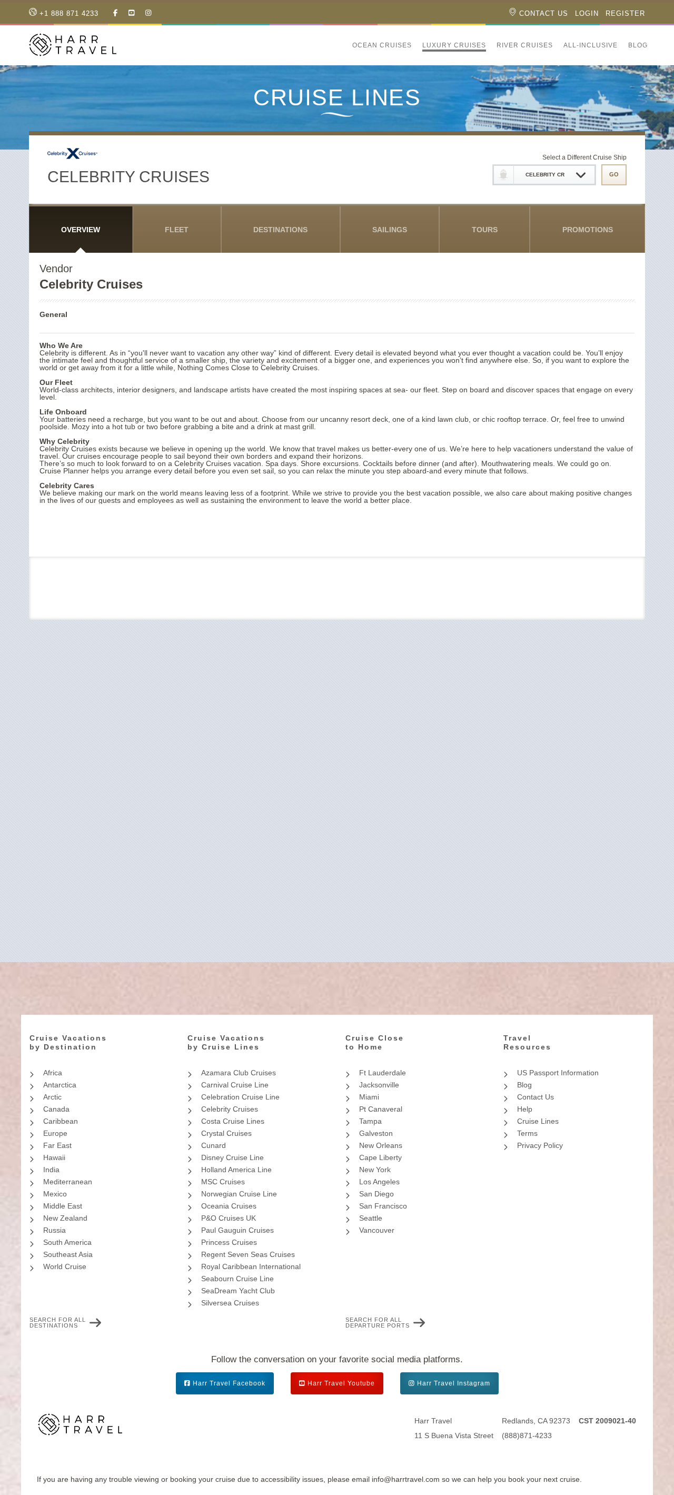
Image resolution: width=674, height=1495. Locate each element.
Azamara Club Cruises (238, 1072)
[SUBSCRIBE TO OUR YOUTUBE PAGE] (131, 13)
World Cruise (64, 1266)
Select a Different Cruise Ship (584, 157)
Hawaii (54, 1157)
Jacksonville (379, 1085)
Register (625, 13)
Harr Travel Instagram (453, 1383)
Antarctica (59, 1085)
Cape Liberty (380, 1157)
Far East (57, 1145)
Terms (527, 1133)
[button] (341, 45)
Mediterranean (67, 1181)
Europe (55, 1133)
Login (587, 13)
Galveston (376, 1133)
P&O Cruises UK (228, 1218)
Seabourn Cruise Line (237, 1278)
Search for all (57, 1323)
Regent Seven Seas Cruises (248, 1254)
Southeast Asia (68, 1254)
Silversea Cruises (230, 1303)
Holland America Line (236, 1169)
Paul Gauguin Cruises (237, 1230)
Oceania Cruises (228, 1206)
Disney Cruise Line (232, 1157)
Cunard (213, 1145)
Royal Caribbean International (251, 1266)
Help (524, 1109)
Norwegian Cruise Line (239, 1194)
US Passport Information (558, 1072)
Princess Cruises (229, 1242)
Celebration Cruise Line (240, 1097)
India (51, 1169)
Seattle (370, 1218)
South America (67, 1242)
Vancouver (376, 1230)
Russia (54, 1230)
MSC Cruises (223, 1181)
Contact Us (542, 13)
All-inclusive (590, 45)
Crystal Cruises (226, 1133)
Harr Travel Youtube (341, 1383)
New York (375, 1169)
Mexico (55, 1194)
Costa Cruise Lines (232, 1121)
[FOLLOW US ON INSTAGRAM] (148, 13)
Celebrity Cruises (229, 1109)
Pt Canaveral (380, 1109)
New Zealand (65, 1218)
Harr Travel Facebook (229, 1383)
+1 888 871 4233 (67, 13)
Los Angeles (379, 1181)
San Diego (376, 1194)
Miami (369, 1097)
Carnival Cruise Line (235, 1085)
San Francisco (383, 1206)
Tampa (370, 1121)
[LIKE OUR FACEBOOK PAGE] (115, 13)
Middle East (62, 1206)
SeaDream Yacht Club (238, 1290)
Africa (52, 1072)
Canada (56, 1109)
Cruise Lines (538, 1121)
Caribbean (60, 1121)
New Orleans (380, 1145)
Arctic (52, 1097)
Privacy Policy (540, 1145)
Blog (638, 45)
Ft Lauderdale (382, 1072)
